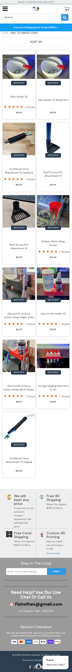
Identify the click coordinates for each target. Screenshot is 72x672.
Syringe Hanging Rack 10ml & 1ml (53, 387)
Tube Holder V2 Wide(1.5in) (53, 100)
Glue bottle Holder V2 (53, 313)
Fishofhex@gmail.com (38, 604)
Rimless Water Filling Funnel (53, 243)
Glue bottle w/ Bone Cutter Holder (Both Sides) (18, 387)
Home (5, 32)
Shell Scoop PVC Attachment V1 (53, 174)
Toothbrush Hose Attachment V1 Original (19, 460)
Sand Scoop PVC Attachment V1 (19, 246)
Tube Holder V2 (19, 96)
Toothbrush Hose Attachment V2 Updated (19, 170)
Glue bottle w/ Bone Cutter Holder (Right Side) (19, 315)
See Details (53, 553)
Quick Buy (18, 82)
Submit (56, 571)
